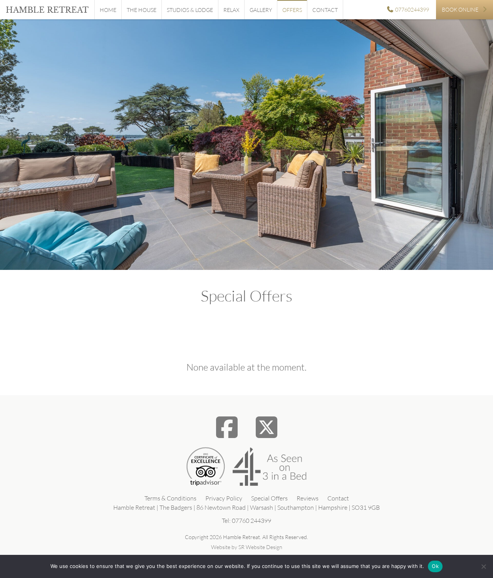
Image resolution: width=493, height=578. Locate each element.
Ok (435, 566)
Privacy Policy (223, 498)
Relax (231, 10)
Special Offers (269, 498)
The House (141, 10)
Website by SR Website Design (246, 547)
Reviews (308, 498)
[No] (483, 566)
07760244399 (411, 9)
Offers (292, 10)
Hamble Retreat (47, 10)
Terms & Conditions (170, 498)
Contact (325, 10)
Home (108, 10)
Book (460, 9)
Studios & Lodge (190, 10)
